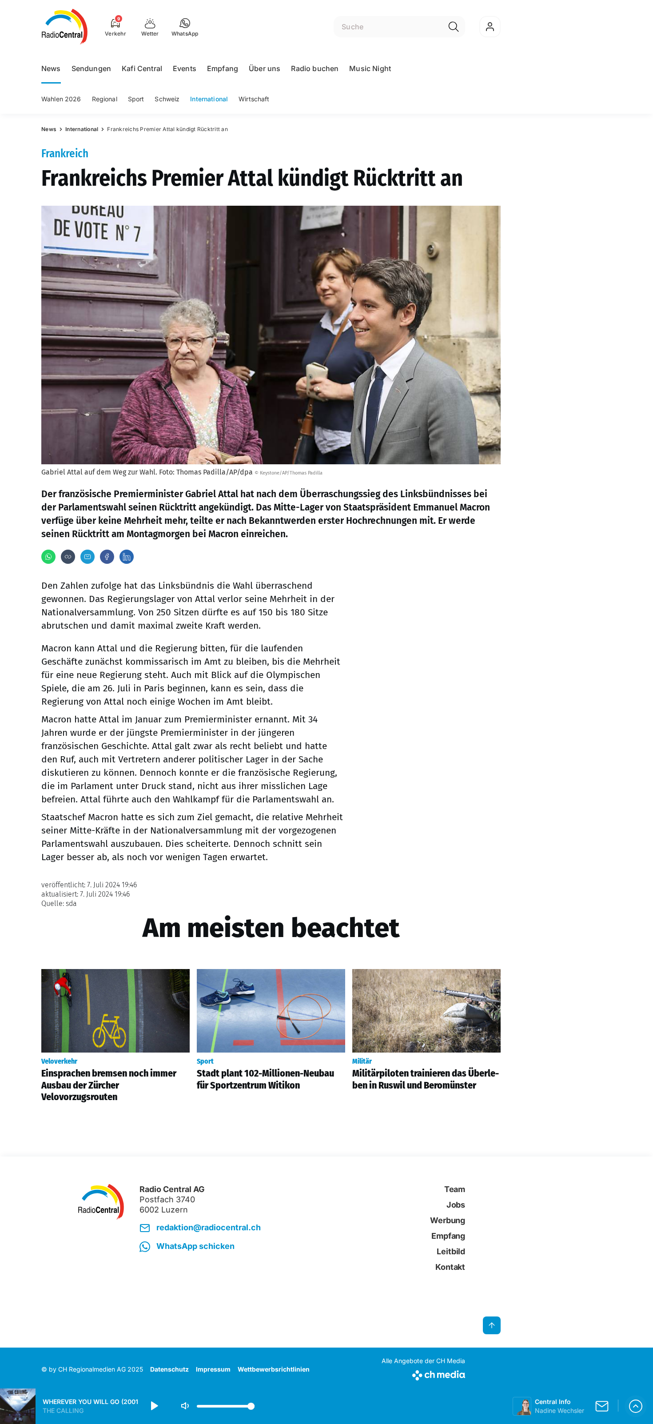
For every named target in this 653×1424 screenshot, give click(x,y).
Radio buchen (314, 68)
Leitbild (451, 1251)
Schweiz (167, 99)
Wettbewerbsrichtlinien (274, 1369)
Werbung (447, 1220)
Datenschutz (169, 1369)
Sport (136, 99)
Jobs (455, 1204)
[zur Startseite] (65, 26)
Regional (104, 99)
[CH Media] (423, 1373)
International (209, 99)
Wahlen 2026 (61, 99)
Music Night (370, 68)
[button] (185, 27)
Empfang (222, 68)
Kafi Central (142, 68)
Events (184, 68)
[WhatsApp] (48, 557)
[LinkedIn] (126, 557)
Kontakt (450, 1267)
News (51, 68)
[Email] (87, 557)
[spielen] (154, 1406)
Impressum (213, 1369)
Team (454, 1189)
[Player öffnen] (635, 1406)
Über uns (264, 68)
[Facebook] (107, 557)
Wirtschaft (254, 99)
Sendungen (91, 68)
